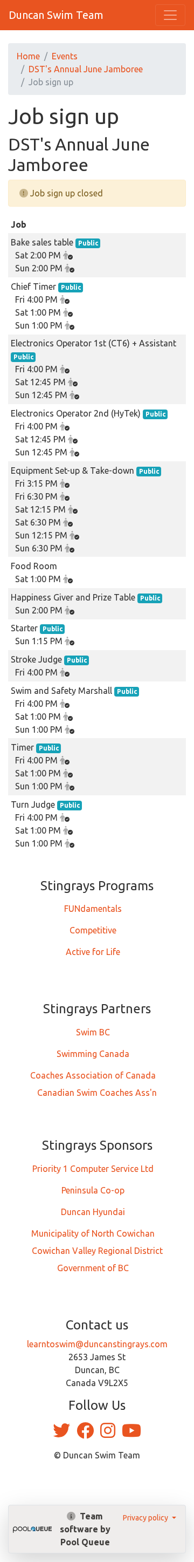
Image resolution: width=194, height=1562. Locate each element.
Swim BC (93, 1032)
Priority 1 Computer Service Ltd (93, 1169)
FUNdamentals (93, 908)
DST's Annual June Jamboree (86, 69)
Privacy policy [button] (146, 1517)
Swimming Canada (93, 1054)
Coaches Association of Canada (93, 1075)
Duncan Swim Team (56, 15)
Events (65, 56)
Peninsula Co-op (92, 1190)
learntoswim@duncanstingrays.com (97, 1344)
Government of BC (93, 1268)
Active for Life (93, 952)
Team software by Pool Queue (85, 1529)
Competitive (93, 930)
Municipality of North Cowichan (93, 1233)
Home (28, 56)
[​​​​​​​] (62, 1433)
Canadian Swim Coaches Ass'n (97, 1092)
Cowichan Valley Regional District (97, 1251)
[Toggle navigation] (170, 15)
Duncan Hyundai (93, 1212)
